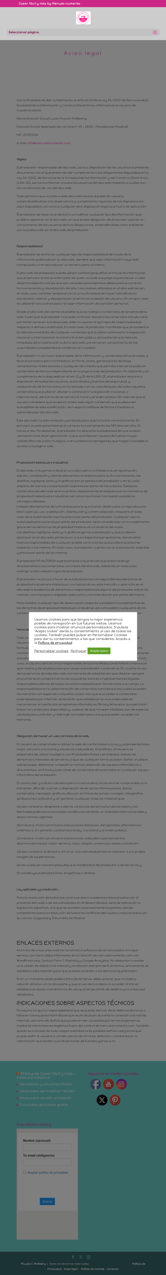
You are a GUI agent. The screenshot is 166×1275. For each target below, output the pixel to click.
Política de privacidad (55, 643)
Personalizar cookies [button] (51, 651)
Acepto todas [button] (99, 650)
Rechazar (78, 651)
